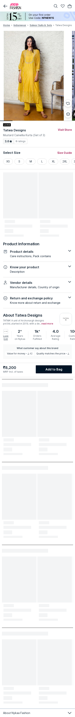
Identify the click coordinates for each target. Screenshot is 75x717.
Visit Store (65, 129)
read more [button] (47, 323)
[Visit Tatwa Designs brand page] (66, 319)
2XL (64, 161)
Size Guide (64, 152)
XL (53, 161)
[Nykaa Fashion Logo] (30, 6)
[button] (5, 6)
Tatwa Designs (14, 130)
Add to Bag (53, 369)
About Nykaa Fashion (16, 713)
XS (8, 161)
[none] (37, 16)
